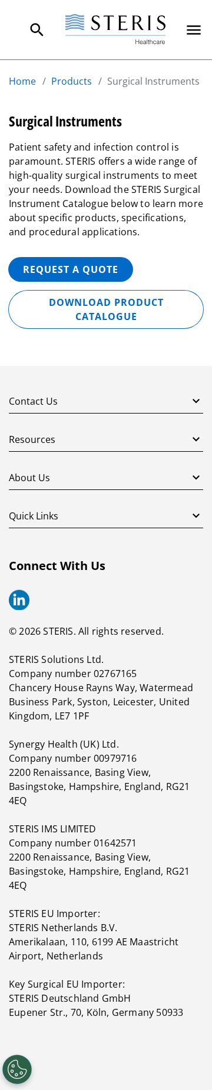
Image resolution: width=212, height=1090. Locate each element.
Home (22, 81)
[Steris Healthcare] (115, 29)
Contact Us (33, 401)
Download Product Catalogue (106, 309)
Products (71, 81)
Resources (32, 439)
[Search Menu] (37, 30)
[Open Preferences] (17, 1069)
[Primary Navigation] (193, 30)
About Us (29, 477)
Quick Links (33, 515)
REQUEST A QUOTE (70, 269)
